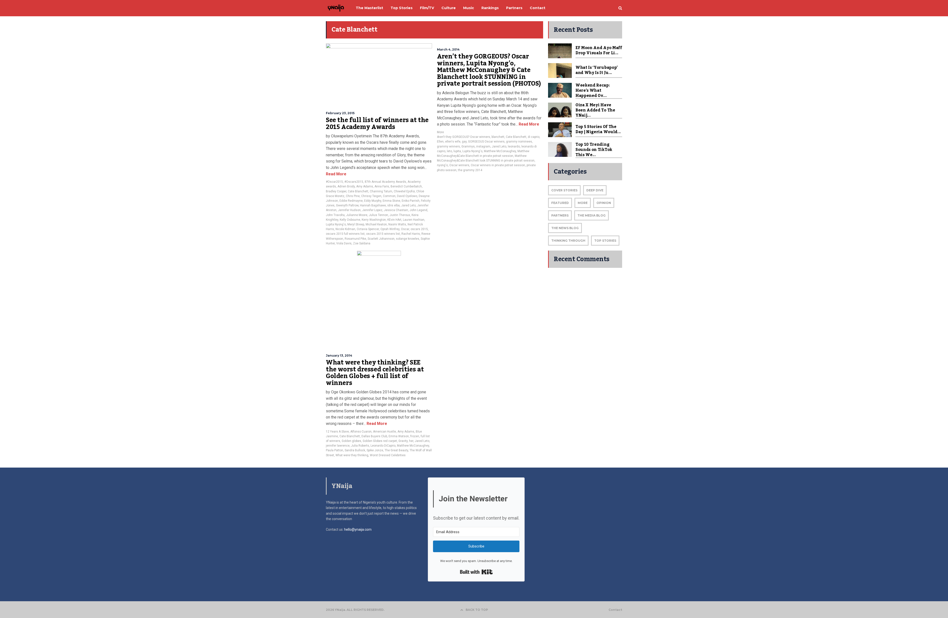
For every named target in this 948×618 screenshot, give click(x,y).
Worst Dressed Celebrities (388, 455)
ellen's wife (452, 141)
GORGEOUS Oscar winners (486, 141)
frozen (414, 436)
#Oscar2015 (334, 181)
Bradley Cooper (336, 191)
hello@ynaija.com (358, 529)
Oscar (405, 229)
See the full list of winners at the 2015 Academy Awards (377, 123)
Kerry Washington (374, 219)
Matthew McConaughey (500, 151)
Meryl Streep (355, 224)
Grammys (468, 146)
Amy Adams (364, 186)
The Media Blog (591, 215)
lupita (457, 151)
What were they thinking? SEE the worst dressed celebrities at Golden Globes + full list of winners (375, 372)
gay (464, 141)
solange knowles (407, 238)
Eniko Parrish (410, 200)
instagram (483, 146)
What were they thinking (352, 455)
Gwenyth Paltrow (347, 205)
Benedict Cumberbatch (406, 186)
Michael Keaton (376, 224)
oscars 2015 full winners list (345, 234)
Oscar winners (459, 165)
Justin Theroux (400, 215)
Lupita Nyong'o (336, 224)
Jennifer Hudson (349, 210)
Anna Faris (382, 186)
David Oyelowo (407, 196)
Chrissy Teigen (371, 196)
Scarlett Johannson (381, 238)
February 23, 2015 (340, 113)
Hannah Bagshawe (373, 205)
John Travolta (335, 215)
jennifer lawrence (338, 445)
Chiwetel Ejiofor (404, 191)
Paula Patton (334, 450)
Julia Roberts (360, 445)
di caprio (533, 137)
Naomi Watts (397, 224)
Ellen (440, 141)
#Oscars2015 (353, 181)
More (440, 132)
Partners (560, 215)
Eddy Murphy (372, 200)
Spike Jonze (375, 450)
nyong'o (442, 165)
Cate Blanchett (358, 191)
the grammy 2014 (470, 170)
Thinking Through (568, 240)
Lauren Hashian (413, 219)
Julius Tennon (378, 215)
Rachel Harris (410, 234)
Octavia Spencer (368, 229)
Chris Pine (353, 196)
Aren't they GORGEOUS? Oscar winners (463, 137)
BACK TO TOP (477, 610)
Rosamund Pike (355, 238)
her (411, 441)
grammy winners (448, 146)
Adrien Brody (346, 186)
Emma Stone (391, 200)
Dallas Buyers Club (374, 436)
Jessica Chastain (396, 210)
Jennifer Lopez (372, 210)
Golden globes (351, 441)
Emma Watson (399, 436)
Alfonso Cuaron (361, 431)
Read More (336, 174)
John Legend (418, 210)
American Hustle (384, 431)
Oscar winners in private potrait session (498, 165)
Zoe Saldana (361, 243)
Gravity (403, 441)
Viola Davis (344, 243)
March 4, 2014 (448, 49)
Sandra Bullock (355, 450)
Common (389, 196)
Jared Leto (408, 205)
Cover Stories (564, 190)
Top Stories (605, 240)
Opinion (603, 203)
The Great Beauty (396, 450)
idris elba (393, 205)
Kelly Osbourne (350, 219)
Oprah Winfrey (389, 229)
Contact (615, 610)
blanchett (498, 137)
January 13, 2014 (339, 355)
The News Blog (565, 228)
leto (449, 151)
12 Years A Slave (337, 431)
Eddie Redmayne (351, 200)
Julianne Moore (356, 215)
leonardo (514, 146)
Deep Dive (594, 190)
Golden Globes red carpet (380, 441)
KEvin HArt (394, 219)
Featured (560, 203)
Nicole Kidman (345, 229)
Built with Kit (476, 571)
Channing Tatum (381, 191)
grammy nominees (519, 141)
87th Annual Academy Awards (385, 181)
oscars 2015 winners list (383, 234)
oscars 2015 (419, 229)
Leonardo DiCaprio (383, 445)
